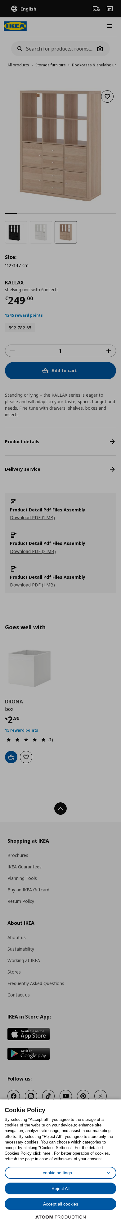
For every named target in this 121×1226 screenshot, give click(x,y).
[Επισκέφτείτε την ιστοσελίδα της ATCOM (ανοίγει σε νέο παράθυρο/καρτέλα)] (60, 1217)
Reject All (60, 1188)
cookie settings (57, 1172)
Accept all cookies (60, 1203)
